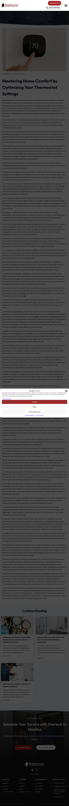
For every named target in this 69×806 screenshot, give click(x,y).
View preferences (34, 412)
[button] (66, 391)
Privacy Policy (39, 415)
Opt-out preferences (30, 415)
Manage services (7, 398)
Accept (34, 402)
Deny (34, 407)
